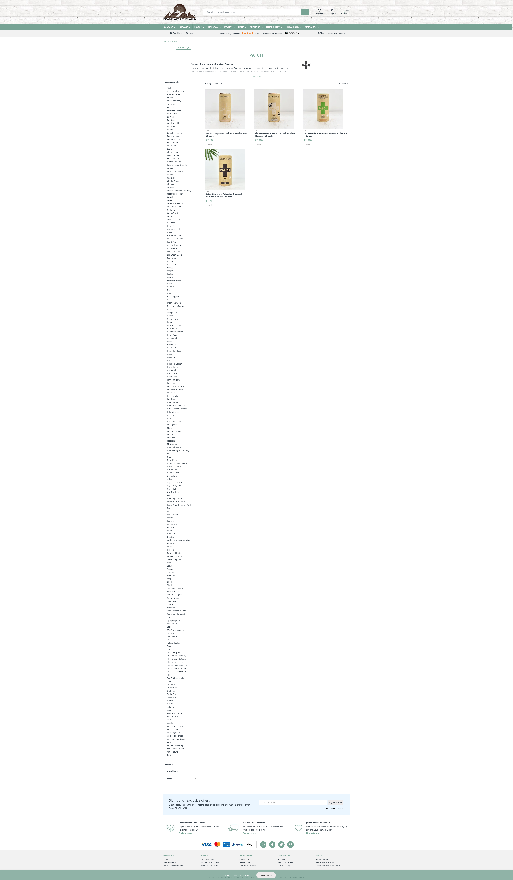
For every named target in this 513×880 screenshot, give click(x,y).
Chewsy (170, 184)
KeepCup (171, 392)
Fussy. (169, 309)
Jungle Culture (173, 380)
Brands (166, 41)
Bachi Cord (172, 113)
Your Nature (172, 752)
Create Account (169, 862)
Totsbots (171, 681)
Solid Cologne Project (176, 610)
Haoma (170, 322)
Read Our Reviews (286, 862)
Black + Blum (172, 152)
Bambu (170, 129)
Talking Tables (173, 643)
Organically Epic (174, 485)
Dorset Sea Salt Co (175, 229)
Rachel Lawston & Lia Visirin (179, 540)
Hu (168, 360)
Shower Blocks (173, 591)
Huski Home (172, 367)
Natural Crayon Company (178, 450)
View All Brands (322, 859)
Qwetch (170, 537)
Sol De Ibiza (172, 607)
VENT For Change (174, 713)
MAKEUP (198, 27)
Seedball (171, 575)
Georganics (172, 312)
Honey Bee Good (174, 351)
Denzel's (170, 226)
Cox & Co (171, 216)
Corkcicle (171, 210)
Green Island (172, 319)
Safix (169, 562)
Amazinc (171, 104)
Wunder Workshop (175, 745)
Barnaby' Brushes (175, 133)
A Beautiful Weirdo (175, 91)
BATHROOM (213, 27)
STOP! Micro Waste (175, 630)
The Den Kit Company (176, 655)
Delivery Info (244, 862)
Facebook (272, 844)
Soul (169, 617)
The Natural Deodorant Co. (179, 665)
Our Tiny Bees (173, 492)
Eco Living (171, 258)
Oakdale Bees (173, 472)
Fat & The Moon (174, 280)
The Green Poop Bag (176, 662)
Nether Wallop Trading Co (178, 463)
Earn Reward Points (209, 865)
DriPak (170, 232)
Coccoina (171, 197)
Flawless (170, 293)
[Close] (510, 872)
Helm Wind (172, 338)
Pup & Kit (171, 527)
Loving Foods (172, 424)
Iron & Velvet (172, 376)
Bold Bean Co (173, 158)
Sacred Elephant (174, 559)
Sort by (208, 83)
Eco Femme (172, 248)
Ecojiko (170, 270)
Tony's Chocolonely (175, 678)
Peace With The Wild (176, 501)
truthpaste (171, 691)
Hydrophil (171, 370)
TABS (169, 639)
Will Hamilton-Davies (176, 739)
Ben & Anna (172, 145)
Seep (169, 578)
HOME (241, 27)
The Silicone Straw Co (176, 671)
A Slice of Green (174, 94)
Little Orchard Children (177, 408)
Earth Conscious (174, 235)
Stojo (169, 627)
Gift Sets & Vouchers (210, 862)
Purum (170, 530)
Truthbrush (172, 687)
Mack (169, 428)
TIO (168, 675)
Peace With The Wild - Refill (179, 505)
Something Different (176, 614)
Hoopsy (170, 354)
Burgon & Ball (173, 168)
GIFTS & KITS (310, 27)
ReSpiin (170, 550)
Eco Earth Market (174, 245)
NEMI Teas (171, 457)
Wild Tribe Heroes (175, 736)
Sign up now (335, 802)
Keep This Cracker (175, 389)
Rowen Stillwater (174, 553)
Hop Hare (171, 357)
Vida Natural (172, 716)
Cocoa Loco (172, 200)
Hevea (169, 341)
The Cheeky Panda (175, 652)
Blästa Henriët (173, 155)
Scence (170, 569)
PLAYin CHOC (173, 517)
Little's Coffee (173, 412)
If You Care (172, 373)
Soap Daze (171, 601)
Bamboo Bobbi (173, 123)
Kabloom (171, 383)
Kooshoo (171, 399)
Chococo (170, 187)
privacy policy (338, 809)
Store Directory (207, 859)
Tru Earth (171, 684)
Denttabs (171, 222)
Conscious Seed (174, 206)
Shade (170, 582)
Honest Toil (172, 347)
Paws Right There (174, 498)
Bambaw (171, 120)
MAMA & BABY (272, 27)
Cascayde (171, 178)
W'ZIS (169, 719)
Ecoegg (170, 267)
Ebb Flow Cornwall (175, 238)
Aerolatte (171, 97)
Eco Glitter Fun (173, 251)
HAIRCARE (183, 27)
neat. (169, 453)
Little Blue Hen (173, 402)
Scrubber (171, 572)
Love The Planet (174, 421)
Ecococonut (172, 264)
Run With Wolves (174, 556)
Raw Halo (171, 543)
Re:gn (169, 546)
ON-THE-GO (255, 27)
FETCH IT (171, 286)
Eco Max (170, 261)
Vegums (170, 710)
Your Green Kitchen (175, 748)
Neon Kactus (172, 460)
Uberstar (171, 700)
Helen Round (172, 335)
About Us (282, 859)
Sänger (170, 566)
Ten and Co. (172, 649)
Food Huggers (173, 296)
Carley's (170, 174)
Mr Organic (172, 444)
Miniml (170, 434)
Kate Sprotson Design (176, 386)
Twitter (281, 844)
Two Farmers (172, 697)
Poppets (170, 521)
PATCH (170, 495)
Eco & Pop (171, 242)
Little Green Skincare (176, 405)
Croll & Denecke (174, 219)
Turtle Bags (172, 694)
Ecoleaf (170, 274)
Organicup (171, 489)
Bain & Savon (173, 117)
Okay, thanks (266, 875)
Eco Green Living (174, 255)
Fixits (169, 290)
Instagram (263, 844)
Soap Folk (171, 604)
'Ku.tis (169, 88)
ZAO (169, 755)
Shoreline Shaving (175, 588)
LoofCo (170, 418)
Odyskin (170, 479)
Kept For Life (172, 396)
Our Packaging (284, 865)
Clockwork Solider (175, 194)
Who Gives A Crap (175, 726)
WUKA (169, 742)
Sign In (166, 859)
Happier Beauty (174, 325)
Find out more (185, 833)
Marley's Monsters (175, 431)
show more (256, 76)
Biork (169, 149)
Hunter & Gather (174, 364)
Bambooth (171, 126)
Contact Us (244, 859)
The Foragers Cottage (176, 659)
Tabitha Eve (172, 636)
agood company (174, 100)
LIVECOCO (171, 415)
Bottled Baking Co (175, 161)
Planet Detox (172, 514)
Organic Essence (174, 482)
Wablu (170, 723)
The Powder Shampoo (176, 668)
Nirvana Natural (174, 466)
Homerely (171, 344)
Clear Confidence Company (179, 190)
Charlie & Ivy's (173, 181)
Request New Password (173, 865)
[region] (256, 875)
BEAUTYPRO (172, 142)
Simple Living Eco (174, 594)
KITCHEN (228, 27)
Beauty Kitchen (173, 139)
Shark (169, 585)
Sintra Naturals (173, 598)
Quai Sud (171, 533)
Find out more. (248, 875)
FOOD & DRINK (292, 27)
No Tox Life (172, 469)
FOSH (169, 299)
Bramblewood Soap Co (177, 165)
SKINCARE (168, 27)
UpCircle (171, 703)
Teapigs (170, 646)
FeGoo (169, 283)
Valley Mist (171, 707)
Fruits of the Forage (175, 306)
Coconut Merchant (175, 203)
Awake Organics (174, 110)
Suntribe (171, 633)
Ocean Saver (172, 476)
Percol (169, 508)
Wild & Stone (172, 729)
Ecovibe (170, 277)
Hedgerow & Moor (175, 331)
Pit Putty (170, 511)
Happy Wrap (172, 328)
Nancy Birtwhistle (175, 447)
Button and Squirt (175, 171)
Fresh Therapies (174, 303)
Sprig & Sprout (173, 620)
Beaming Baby (173, 136)
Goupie (170, 315)
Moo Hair (171, 437)
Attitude (170, 107)
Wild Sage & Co (173, 732)
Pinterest (290, 844)
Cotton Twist (172, 213)
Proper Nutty (172, 524)
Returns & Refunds (247, 865)
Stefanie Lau (172, 623)
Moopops (171, 441)
